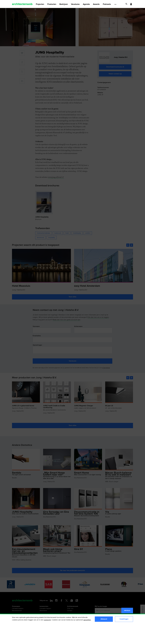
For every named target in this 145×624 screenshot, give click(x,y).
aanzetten (87, 620)
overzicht (47, 620)
